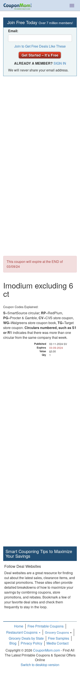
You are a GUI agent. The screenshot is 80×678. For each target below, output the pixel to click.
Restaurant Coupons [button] (22, 632)
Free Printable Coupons (46, 626)
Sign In (60, 63)
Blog (12, 643)
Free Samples (58, 638)
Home (18, 626)
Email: (13, 31)
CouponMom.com (46, 650)
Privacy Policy (31, 643)
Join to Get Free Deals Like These (40, 46)
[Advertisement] (40, 120)
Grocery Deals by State (26, 638)
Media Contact (57, 643)
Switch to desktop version (40, 664)
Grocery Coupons (57, 632)
